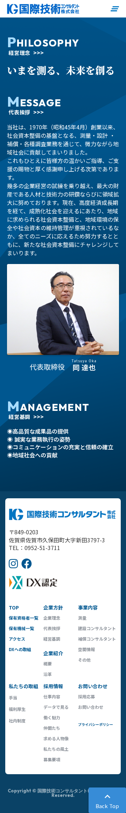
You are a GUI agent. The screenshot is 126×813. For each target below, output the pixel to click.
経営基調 (51, 639)
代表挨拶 (51, 628)
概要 (47, 663)
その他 (84, 660)
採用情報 (53, 686)
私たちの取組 (23, 686)
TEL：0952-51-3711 (34, 547)
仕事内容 (51, 696)
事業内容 (88, 607)
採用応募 (86, 696)
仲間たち (51, 728)
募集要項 (51, 759)
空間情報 (86, 649)
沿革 (47, 674)
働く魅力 (51, 717)
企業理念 (51, 618)
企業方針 (53, 607)
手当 (13, 697)
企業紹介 (53, 653)
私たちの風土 (56, 749)
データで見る (56, 707)
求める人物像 (56, 738)
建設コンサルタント (97, 628)
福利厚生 (17, 709)
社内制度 (17, 720)
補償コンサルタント (97, 639)
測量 (82, 618)
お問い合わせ (92, 686)
